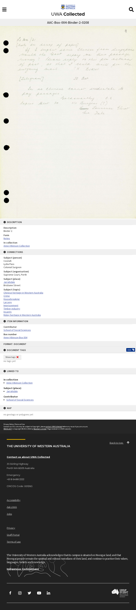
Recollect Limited (39, 429)
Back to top (117, 442)
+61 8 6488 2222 (15, 479)
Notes (7, 238)
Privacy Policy (9, 424)
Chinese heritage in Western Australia (23, 292)
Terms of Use (20, 424)
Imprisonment (11, 305)
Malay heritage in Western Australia (22, 315)
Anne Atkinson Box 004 (15, 337)
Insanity (8, 311)
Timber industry (12, 308)
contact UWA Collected (54, 426)
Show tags (10, 357)
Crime (7, 295)
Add (129, 349)
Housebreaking (12, 299)
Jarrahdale (12, 391)
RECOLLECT (8, 429)
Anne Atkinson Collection (19, 382)
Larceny (8, 302)
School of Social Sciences (20, 399)
